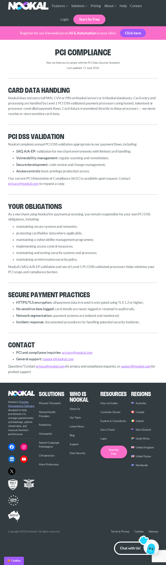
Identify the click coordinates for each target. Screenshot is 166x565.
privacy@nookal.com (23, 184)
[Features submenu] (67, 6)
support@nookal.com (58, 359)
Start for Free (89, 19)
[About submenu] (115, 6)
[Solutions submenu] (86, 6)
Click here (133, 33)
